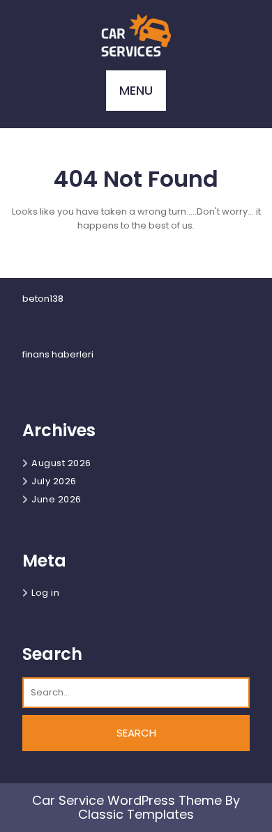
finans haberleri (57, 354)
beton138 (42, 298)
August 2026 (61, 463)
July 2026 (54, 481)
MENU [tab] (136, 90)
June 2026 (56, 499)
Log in (45, 592)
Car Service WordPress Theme (127, 800)
